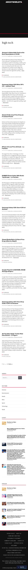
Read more (5, 102)
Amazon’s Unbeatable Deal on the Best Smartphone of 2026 (13, 53)
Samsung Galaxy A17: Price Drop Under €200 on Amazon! (13, 302)
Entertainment (5, 393)
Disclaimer (14, 545)
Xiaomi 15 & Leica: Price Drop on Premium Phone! (13, 115)
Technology (6, 75)
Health (3, 396)
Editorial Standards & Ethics (14, 550)
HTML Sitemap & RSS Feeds (14, 552)
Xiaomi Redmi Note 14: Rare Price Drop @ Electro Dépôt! (13, 240)
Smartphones (18, 76)
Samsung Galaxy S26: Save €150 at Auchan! (14, 208)
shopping (10, 107)
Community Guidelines (10, 540)
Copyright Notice (18, 543)
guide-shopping (6, 76)
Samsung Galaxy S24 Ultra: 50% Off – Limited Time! (13, 85)
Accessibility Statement (14, 538)
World (3, 409)
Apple (4, 356)
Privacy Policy (11, 533)
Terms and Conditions (14, 535)
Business (4, 390)
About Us (18, 533)
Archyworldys (14, 2)
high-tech (13, 76)
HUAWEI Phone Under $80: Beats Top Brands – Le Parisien (13, 176)
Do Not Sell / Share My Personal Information (14, 547)
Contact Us (21, 540)
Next (10, 364)
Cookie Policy (8, 543)
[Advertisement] (14, 19)
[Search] (20, 377)
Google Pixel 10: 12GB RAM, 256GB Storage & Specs (13, 270)
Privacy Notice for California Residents (14, 555)
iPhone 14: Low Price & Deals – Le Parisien (13, 147)
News (3, 399)
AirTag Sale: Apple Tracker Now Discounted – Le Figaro (12, 334)
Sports (3, 403)
